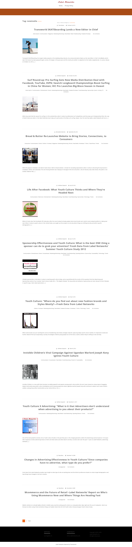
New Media (67, 33)
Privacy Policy (69, 5)
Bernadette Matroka (60, 132)
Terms (61, 5)
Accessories (27, 143)
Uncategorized (62, 467)
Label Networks (60, 544)
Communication (43, 33)
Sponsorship (90, 90)
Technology (86, 197)
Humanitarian (46, 253)
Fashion (44, 143)
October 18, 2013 (73, 75)
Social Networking (83, 90)
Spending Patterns (80, 253)
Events (49, 90)
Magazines (50, 33)
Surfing (99, 90)
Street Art (73, 360)
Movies (70, 143)
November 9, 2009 (71, 488)
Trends (97, 143)
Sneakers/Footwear (86, 33)
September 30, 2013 (73, 132)
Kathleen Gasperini (61, 75)
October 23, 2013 (71, 25)
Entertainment (44, 90)
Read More (66, 67)
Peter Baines (61, 25)
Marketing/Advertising (59, 33)
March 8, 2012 (73, 348)
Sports (95, 90)
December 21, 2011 (73, 402)
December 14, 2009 (71, 455)
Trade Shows (92, 143)
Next (29, 521)
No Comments (96, 33)
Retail (72, 33)
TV (102, 90)
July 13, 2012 (73, 239)
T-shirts (86, 143)
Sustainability (95, 253)
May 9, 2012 (72, 297)
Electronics (40, 197)
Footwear (49, 143)
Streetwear (81, 143)
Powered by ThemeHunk (70, 544)
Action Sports (36, 33)
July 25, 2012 (73, 185)
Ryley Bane (60, 455)
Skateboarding (77, 33)
